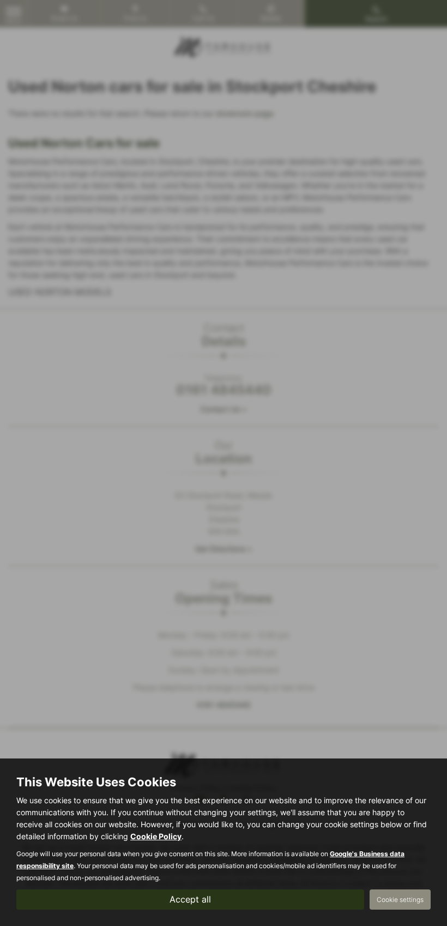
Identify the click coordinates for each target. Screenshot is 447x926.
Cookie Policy (156, 836)
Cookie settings (400, 899)
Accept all (190, 899)
